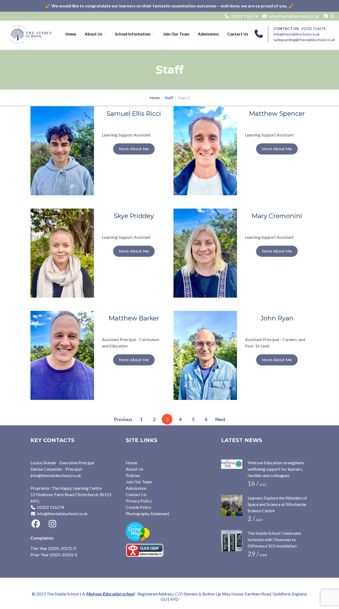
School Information (132, 34)
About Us (93, 34)
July (257, 485)
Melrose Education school (110, 593)
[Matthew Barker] (62, 354)
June (257, 555)
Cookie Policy (138, 507)
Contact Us (237, 34)
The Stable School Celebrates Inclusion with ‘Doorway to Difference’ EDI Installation (274, 539)
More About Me (134, 149)
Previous (123, 419)
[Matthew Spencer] (205, 150)
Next (220, 419)
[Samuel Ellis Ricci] (62, 150)
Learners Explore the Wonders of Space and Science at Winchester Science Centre (277, 504)
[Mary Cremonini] (205, 252)
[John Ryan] (205, 354)
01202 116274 (244, 16)
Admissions (208, 34)
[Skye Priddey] (62, 252)
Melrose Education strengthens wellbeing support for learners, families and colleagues (276, 469)
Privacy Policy (139, 500)
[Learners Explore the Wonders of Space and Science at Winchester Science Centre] (231, 505)
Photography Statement (147, 513)
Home (70, 34)
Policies (133, 475)
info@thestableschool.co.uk (294, 16)
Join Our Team (176, 34)
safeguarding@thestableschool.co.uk (304, 39)
